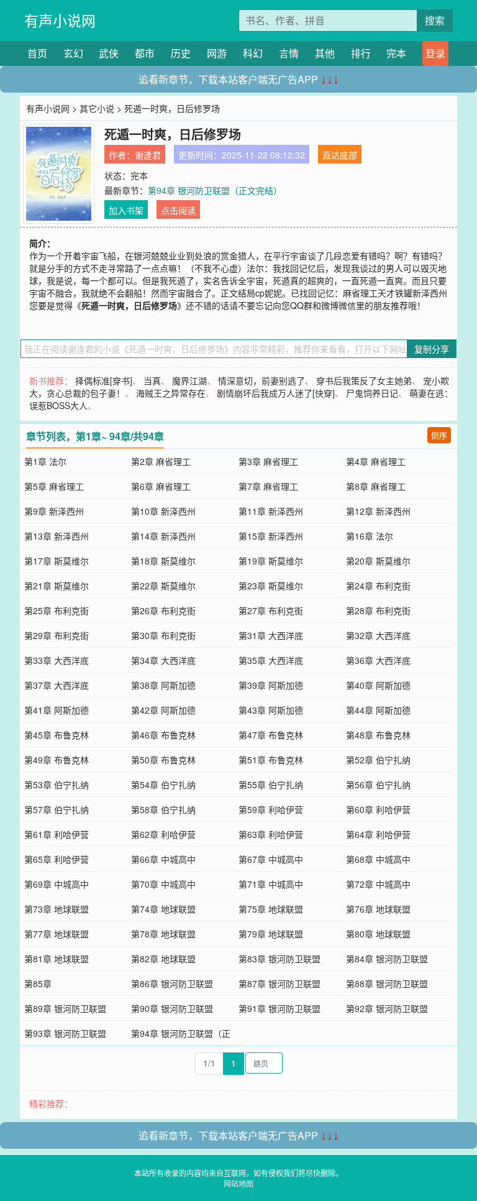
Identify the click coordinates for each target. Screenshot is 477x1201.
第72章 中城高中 (378, 884)
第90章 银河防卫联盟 (172, 1008)
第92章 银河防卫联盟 (387, 1008)
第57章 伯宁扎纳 (56, 809)
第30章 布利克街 (163, 635)
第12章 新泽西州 (378, 511)
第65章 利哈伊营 (56, 859)
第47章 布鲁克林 (270, 735)
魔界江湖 (189, 380)
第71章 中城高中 (270, 884)
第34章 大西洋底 (163, 660)
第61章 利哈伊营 (56, 834)
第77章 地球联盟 (56, 933)
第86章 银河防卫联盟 (172, 983)
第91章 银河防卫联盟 (279, 1008)
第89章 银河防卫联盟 (65, 1008)
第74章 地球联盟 (163, 909)
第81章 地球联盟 (56, 958)
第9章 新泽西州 (54, 511)
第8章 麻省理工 (376, 486)
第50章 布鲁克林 (163, 759)
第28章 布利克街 (378, 610)
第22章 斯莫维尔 (163, 585)
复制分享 (431, 349)
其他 (325, 53)
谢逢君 (148, 155)
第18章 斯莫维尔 (163, 560)
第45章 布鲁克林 (56, 735)
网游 (217, 53)
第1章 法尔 (45, 461)
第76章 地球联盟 (378, 909)
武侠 (109, 53)
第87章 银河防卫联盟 (279, 983)
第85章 (38, 983)
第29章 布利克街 (56, 635)
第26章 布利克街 (163, 610)
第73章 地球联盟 (56, 909)
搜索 (435, 20)
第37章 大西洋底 (56, 685)
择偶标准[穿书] (103, 380)
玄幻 (73, 53)
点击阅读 (178, 210)
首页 (37, 53)
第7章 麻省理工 (268, 486)
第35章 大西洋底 (270, 660)
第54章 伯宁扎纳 (163, 784)
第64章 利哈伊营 (378, 834)
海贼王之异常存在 (171, 393)
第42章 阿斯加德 (163, 710)
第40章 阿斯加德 (378, 685)
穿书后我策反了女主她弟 (364, 380)
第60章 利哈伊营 (378, 809)
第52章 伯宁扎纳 (378, 759)
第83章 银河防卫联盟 (279, 958)
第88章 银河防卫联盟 (387, 983)
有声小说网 (60, 20)
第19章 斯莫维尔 (270, 560)
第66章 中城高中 (163, 859)
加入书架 (126, 210)
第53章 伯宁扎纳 (56, 784)
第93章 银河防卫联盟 (65, 1033)
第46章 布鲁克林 (163, 735)
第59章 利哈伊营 (270, 809)
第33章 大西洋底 (56, 660)
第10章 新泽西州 (163, 511)
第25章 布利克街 (56, 610)
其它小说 (97, 108)
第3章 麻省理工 (268, 461)
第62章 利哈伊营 (163, 834)
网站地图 (238, 1183)
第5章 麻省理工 (54, 486)
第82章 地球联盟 (163, 958)
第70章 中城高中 (163, 884)
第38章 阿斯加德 (163, 685)
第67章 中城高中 (270, 859)
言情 (289, 53)
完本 (396, 53)
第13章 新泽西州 (56, 536)
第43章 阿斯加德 (270, 710)
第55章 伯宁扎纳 (270, 784)
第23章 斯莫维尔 (270, 585)
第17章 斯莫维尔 (56, 560)
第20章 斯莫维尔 (378, 560)
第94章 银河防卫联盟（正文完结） (215, 190)
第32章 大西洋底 (378, 635)
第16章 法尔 (369, 536)
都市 (145, 53)
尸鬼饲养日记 (372, 393)
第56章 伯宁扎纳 (378, 784)
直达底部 (339, 155)
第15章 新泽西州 (270, 536)
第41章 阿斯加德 (56, 710)
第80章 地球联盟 (378, 933)
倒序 (439, 435)
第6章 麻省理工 (161, 486)
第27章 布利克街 (270, 610)
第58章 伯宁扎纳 (163, 809)
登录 (435, 53)
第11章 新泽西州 (270, 511)
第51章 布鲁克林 (270, 759)
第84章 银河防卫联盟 (387, 958)
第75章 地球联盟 (270, 909)
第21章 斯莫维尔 (56, 585)
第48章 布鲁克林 (378, 735)
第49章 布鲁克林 (56, 759)
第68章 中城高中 (378, 859)
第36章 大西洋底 (378, 660)
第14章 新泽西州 (163, 536)
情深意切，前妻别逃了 (261, 380)
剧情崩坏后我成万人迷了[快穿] (276, 393)
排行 (361, 53)
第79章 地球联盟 (270, 933)
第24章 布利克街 (378, 585)
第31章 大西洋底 (270, 635)
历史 (181, 53)
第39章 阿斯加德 (270, 685)
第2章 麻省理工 (161, 461)
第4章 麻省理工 (376, 461)
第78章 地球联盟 (163, 933)
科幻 (253, 53)
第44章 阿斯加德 (378, 710)
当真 (152, 380)
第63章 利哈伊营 (270, 834)
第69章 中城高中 (56, 884)
